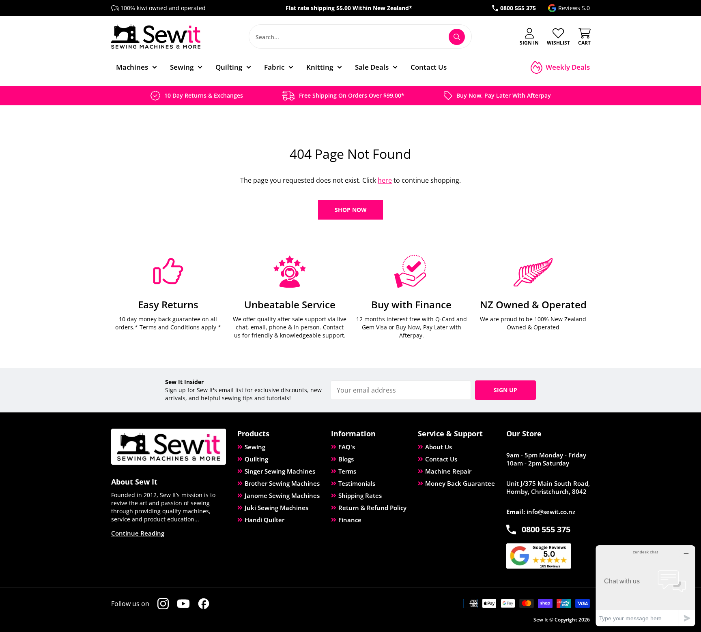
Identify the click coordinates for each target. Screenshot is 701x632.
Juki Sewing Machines (276, 508)
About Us (438, 447)
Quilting (256, 459)
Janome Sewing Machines (282, 495)
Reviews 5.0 (574, 8)
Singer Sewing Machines (280, 471)
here (385, 180)
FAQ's (346, 447)
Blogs (346, 459)
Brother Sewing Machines (282, 483)
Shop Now (351, 210)
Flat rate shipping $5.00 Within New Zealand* (349, 8)
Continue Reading (137, 533)
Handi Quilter (264, 520)
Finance (349, 520)
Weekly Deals (568, 67)
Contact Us (441, 459)
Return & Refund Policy (372, 508)
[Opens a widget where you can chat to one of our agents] (645, 585)
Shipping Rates (360, 495)
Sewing (255, 447)
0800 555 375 (518, 8)
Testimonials (356, 483)
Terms (347, 471)
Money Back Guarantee (460, 483)
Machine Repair (448, 471)
